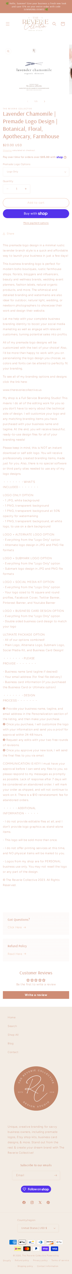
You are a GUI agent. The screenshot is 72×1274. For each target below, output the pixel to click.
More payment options (36, 223)
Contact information (47, 1266)
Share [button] (10, 233)
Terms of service (60, 1260)
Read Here (15, 954)
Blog (10, 1043)
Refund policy (22, 1260)
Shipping (7, 150)
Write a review (36, 995)
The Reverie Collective (34, 1255)
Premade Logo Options (16, 164)
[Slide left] (27, 101)
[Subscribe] (55, 1175)
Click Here (15, 927)
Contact (13, 1052)
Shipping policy (25, 1266)
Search (12, 1026)
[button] (7, 24)
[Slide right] (44, 101)
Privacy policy (40, 1260)
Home (12, 1017)
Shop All (13, 1034)
